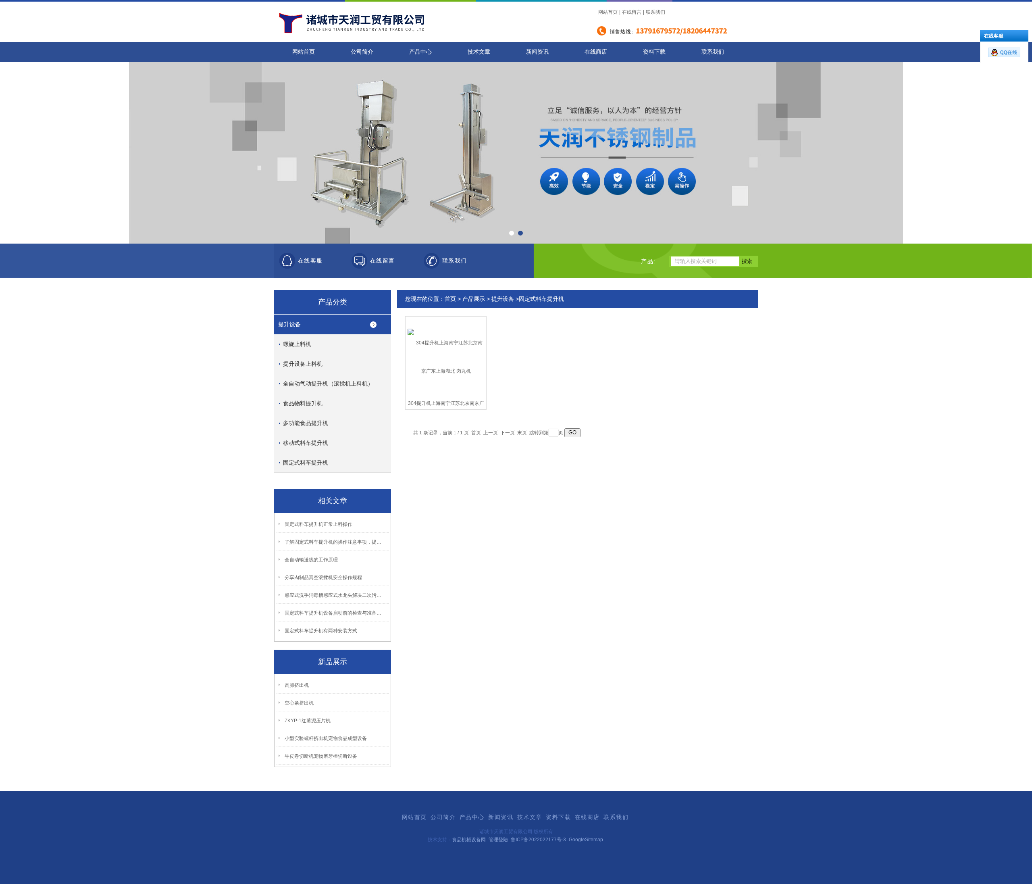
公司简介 (362, 52)
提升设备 (289, 324)
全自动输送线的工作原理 (311, 560)
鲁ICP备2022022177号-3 (538, 839)
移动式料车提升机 (305, 443)
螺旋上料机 (297, 344)
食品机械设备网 (469, 839)
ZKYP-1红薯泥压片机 (308, 720)
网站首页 (608, 12)
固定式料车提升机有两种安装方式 (321, 631)
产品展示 (473, 299)
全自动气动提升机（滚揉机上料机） (328, 383)
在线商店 (596, 52)
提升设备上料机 (302, 364)
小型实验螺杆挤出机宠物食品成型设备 (326, 738)
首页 (450, 299)
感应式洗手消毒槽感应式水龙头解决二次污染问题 (335, 595)
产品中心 (420, 52)
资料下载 (654, 52)
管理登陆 (498, 839)
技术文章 (479, 52)
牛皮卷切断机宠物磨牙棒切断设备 (321, 756)
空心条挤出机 (299, 703)
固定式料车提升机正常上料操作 (318, 524)
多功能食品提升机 (305, 423)
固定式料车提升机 (305, 462)
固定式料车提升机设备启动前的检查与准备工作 (335, 613)
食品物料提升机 (302, 403)
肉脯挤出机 (297, 685)
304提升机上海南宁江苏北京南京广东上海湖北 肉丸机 (446, 404)
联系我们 (655, 12)
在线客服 (310, 261)
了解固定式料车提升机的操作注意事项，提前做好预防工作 (335, 542)
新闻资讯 (537, 52)
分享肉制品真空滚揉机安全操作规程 (323, 577)
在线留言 (631, 12)
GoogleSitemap (586, 839)
